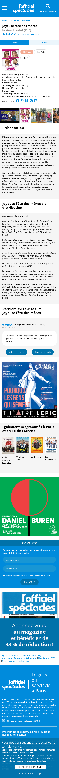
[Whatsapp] (22, 101)
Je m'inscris (29, 582)
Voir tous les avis (16, 352)
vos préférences (19, 758)
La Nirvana (36, 457)
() (21, 221)
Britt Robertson (28, 77)
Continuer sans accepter (30, 773)
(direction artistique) (34, 242)
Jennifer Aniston (43, 77)
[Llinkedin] (36, 101)
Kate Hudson (16, 80)
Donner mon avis (43, 352)
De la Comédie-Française (6, 460)
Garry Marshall (21, 74)
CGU (4, 661)
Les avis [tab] (44, 42)
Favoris (36, 34)
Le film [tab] (14, 42)
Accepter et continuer (30, 766)
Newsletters (43, 658)
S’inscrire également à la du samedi (29, 575)
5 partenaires (22, 755)
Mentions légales (16, 661)
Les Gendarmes (50, 458)
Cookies (29, 661)
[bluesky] (27, 101)
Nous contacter (29, 655)
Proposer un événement (25, 658)
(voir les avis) (23, 34)
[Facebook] (18, 101)
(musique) (35, 240)
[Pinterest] (31, 101)
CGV (53, 658)
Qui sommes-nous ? (11, 655)
